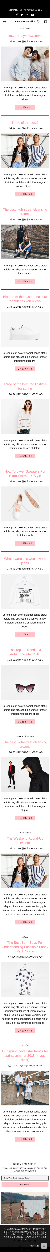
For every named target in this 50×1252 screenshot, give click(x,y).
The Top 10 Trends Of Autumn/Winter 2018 (25, 652)
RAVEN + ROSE (25, 21)
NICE (25, 937)
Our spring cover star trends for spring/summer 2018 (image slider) (25, 1055)
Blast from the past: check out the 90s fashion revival (25, 299)
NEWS (19, 736)
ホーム (22, 28)
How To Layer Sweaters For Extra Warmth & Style (25, 473)
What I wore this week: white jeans (25, 561)
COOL (25, 1045)
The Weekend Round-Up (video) (25, 840)
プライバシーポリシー (16, 1246)
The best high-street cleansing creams (25, 212)
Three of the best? (25, 122)
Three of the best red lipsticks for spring (25, 386)
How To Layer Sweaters (25, 36)
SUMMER (29, 736)
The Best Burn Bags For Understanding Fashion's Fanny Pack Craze (25, 947)
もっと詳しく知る (24, 107)
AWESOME (25, 832)
